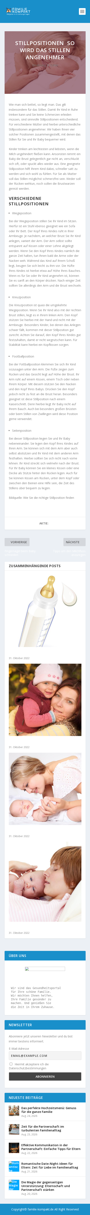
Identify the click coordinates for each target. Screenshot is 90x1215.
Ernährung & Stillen (45, 65)
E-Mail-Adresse (19, 1049)
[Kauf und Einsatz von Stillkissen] (45, 789)
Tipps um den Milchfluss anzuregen (37, 928)
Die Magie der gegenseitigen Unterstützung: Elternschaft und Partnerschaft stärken (45, 1186)
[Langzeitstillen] (45, 700)
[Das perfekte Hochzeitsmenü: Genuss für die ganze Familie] (14, 1111)
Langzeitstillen (20, 742)
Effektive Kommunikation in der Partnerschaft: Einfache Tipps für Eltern (51, 1147)
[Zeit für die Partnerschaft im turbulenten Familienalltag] (14, 1129)
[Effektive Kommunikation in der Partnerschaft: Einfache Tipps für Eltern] (14, 1148)
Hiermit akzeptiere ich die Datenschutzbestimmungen (29, 1066)
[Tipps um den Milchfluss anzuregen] (45, 882)
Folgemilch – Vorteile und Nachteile (36, 653)
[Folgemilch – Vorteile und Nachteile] (45, 611)
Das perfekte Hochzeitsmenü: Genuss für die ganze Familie (48, 1110)
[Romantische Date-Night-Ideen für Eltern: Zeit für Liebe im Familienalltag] (14, 1166)
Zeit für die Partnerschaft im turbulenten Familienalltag (42, 1128)
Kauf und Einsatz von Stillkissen (34, 831)
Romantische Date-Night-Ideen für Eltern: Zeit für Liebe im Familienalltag (49, 1165)
